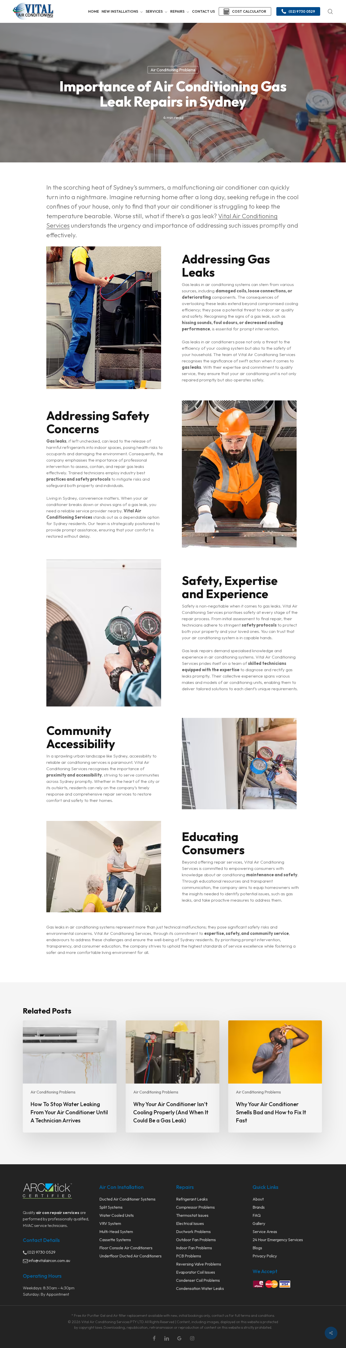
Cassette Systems (115, 1239)
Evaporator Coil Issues (195, 1272)
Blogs (257, 1247)
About (258, 1199)
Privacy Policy (265, 1255)
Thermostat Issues (192, 1215)
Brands (259, 1207)
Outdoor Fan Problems (196, 1239)
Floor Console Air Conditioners (125, 1247)
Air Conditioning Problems (173, 69)
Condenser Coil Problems (198, 1280)
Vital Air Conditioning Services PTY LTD (112, 1322)
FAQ (257, 1215)
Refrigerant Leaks (192, 1199)
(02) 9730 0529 (41, 1252)
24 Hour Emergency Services (278, 1239)
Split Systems (111, 1207)
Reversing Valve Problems (198, 1264)
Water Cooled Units (116, 1215)
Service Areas (265, 1231)
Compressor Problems (195, 1207)
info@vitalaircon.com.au (49, 1260)
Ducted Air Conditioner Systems (127, 1199)
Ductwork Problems (193, 1231)
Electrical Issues (190, 1223)
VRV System (110, 1223)
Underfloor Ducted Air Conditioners (130, 1255)
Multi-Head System (116, 1231)
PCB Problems (188, 1255)
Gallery (259, 1223)
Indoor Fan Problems (194, 1247)
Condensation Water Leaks (200, 1288)
